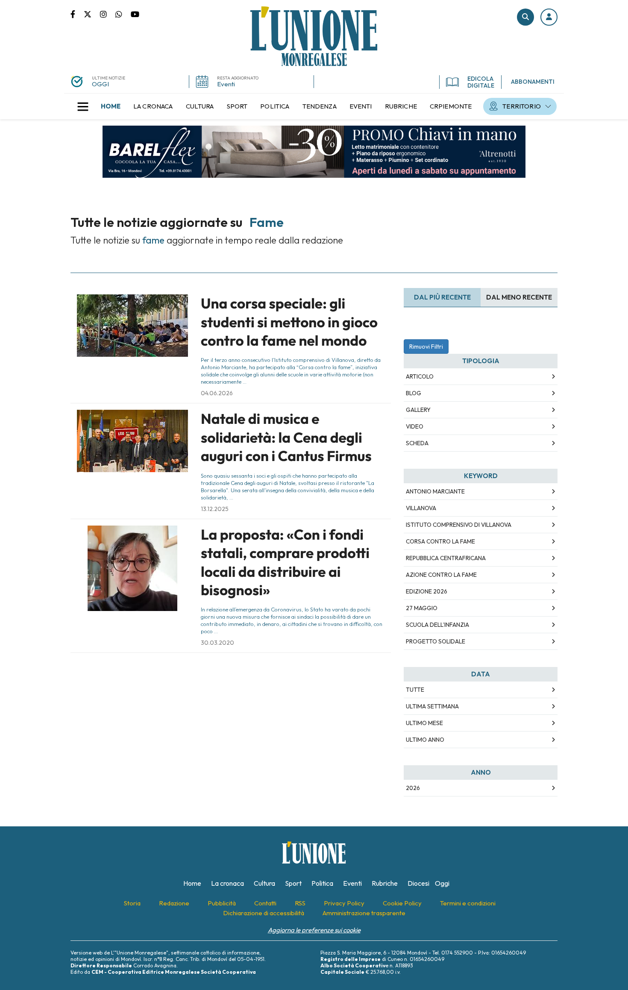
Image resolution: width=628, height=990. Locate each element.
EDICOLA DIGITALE (480, 82)
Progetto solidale (435, 641)
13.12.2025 (215, 509)
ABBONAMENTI (533, 81)
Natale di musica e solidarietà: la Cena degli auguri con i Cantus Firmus (286, 437)
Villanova (421, 508)
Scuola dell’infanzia (437, 625)
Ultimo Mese (424, 723)
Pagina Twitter (92, 13)
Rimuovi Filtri (426, 346)
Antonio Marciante (435, 491)
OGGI (100, 84)
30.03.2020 (217, 642)
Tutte (415, 689)
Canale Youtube (135, 13)
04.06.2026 (217, 393)
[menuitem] (110, 106)
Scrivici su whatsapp (123, 13)
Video (414, 426)
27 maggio (421, 608)
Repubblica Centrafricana (446, 558)
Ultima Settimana (432, 706)
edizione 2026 (426, 591)
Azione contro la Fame (441, 575)
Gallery (418, 410)
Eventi (226, 84)
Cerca (525, 17)
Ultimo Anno (425, 739)
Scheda (417, 443)
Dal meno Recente (519, 297)
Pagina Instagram (107, 13)
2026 (413, 788)
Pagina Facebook (77, 13)
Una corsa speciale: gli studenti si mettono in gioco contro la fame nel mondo (289, 322)
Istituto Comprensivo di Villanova (458, 525)
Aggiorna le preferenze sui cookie (314, 930)
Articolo (420, 376)
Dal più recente (442, 297)
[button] (549, 17)
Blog (413, 393)
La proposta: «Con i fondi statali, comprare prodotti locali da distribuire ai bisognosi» (285, 562)
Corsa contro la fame (440, 541)
